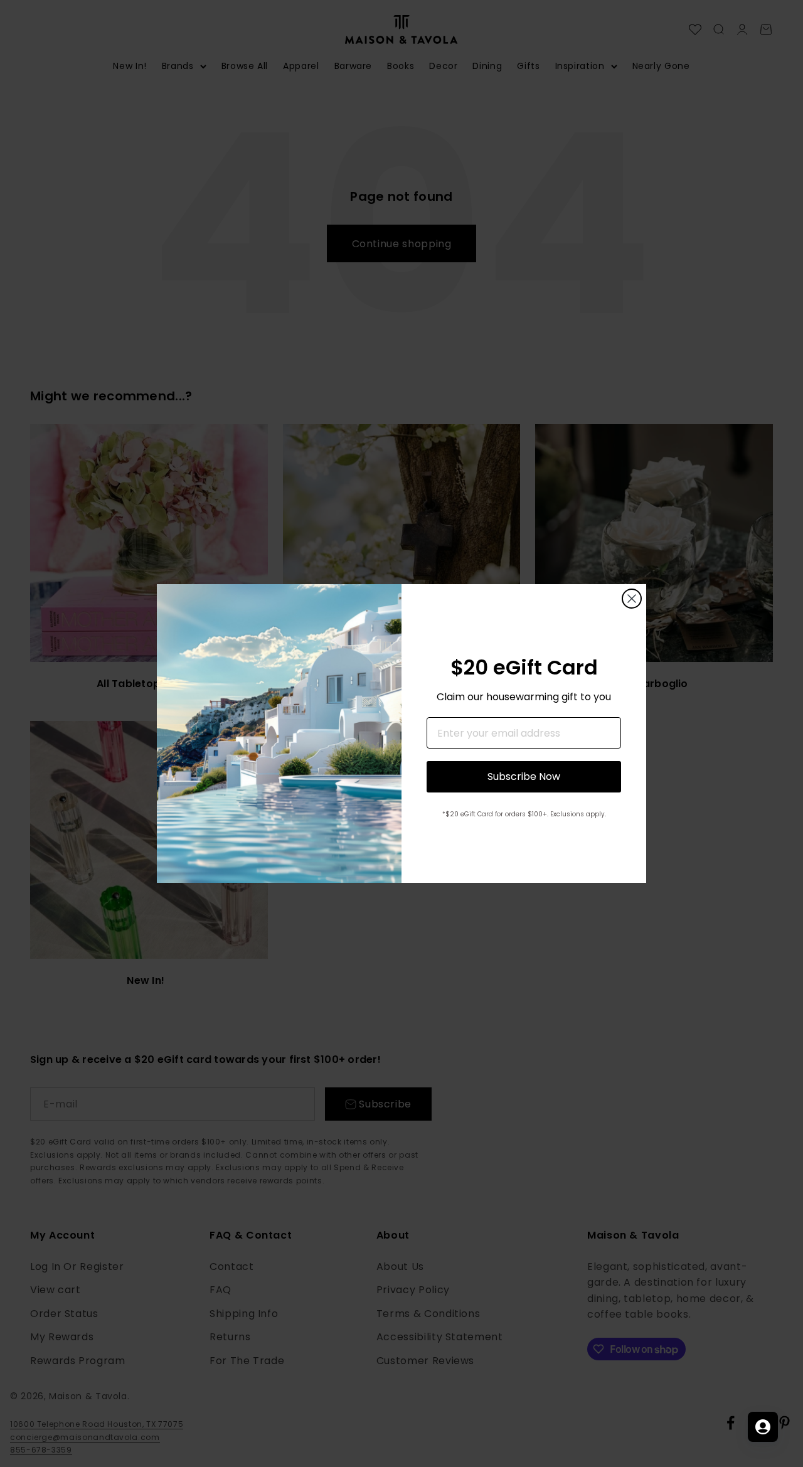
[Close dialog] (631, 598)
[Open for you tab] (763, 1427)
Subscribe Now (523, 776)
